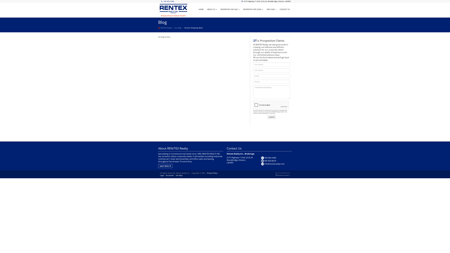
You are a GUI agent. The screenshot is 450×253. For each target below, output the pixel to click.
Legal (162, 175)
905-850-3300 (169, 1)
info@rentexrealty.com (274, 164)
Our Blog (177, 28)
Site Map (179, 175)
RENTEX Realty (166, 28)
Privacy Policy (212, 173)
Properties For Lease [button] (252, 9)
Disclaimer (170, 175)
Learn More (164, 166)
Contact (285, 9)
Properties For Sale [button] (229, 9)
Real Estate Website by (282, 173)
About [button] (211, 9)
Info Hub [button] (270, 9)
